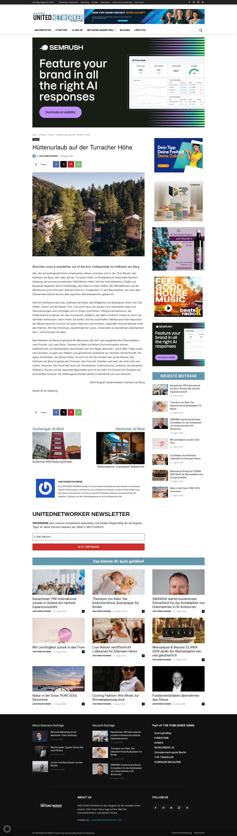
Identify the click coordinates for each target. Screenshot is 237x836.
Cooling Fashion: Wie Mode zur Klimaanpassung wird (115, 697)
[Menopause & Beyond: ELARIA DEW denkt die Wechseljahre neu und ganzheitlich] (160, 475)
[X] (203, 2)
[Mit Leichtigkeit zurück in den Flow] (160, 443)
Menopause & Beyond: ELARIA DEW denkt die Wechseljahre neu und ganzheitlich (186, 474)
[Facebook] (189, 2)
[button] (201, 30)
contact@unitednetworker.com (106, 819)
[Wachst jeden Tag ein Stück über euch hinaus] (40, 751)
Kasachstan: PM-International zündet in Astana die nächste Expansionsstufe (185, 388)
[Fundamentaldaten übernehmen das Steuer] (178, 679)
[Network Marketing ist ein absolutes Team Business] (40, 736)
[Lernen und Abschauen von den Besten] (40, 766)
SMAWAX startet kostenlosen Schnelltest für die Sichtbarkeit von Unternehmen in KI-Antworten (178, 603)
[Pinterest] (71, 164)
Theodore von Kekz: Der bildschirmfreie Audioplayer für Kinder (186, 405)
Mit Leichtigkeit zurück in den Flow (58, 647)
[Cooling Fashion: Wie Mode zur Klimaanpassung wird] (118, 679)
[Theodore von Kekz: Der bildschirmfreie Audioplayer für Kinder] (160, 406)
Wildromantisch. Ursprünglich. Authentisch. (121, 466)
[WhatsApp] (78, 164)
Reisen (51, 134)
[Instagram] (194, 2)
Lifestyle (42, 134)
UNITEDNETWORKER (48, 156)
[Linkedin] (171, 808)
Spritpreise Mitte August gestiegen (52, 461)
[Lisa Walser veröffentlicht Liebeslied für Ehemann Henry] (160, 459)
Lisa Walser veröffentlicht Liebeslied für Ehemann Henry (114, 649)
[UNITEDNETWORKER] (34, 156)
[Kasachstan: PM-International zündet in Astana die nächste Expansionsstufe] (160, 389)
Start (34, 134)
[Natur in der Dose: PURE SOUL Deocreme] (160, 492)
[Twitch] (198, 2)
